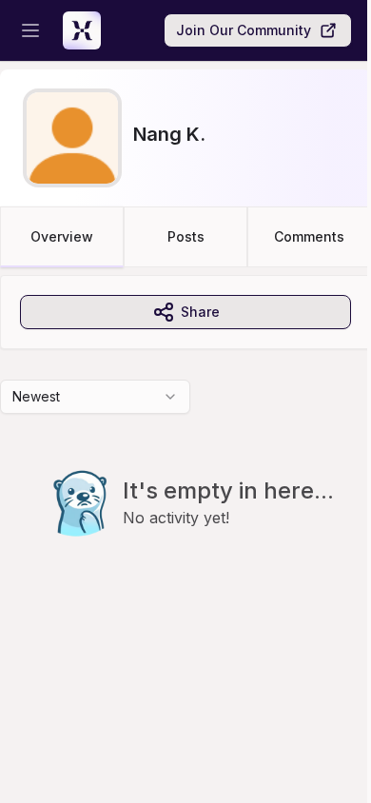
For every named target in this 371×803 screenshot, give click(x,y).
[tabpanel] (185, 444)
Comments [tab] (309, 236)
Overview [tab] (61, 236)
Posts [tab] (186, 236)
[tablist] (185, 236)
